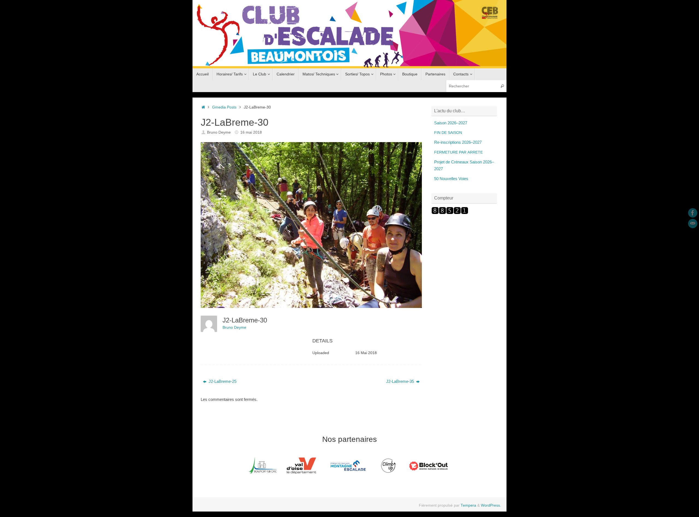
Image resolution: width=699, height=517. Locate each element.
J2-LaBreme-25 (222, 381)
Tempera (468, 505)
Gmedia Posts (224, 107)
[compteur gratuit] (449, 212)
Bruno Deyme (219, 132)
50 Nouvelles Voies (451, 178)
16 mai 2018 (251, 132)
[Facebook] (692, 213)
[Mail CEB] (692, 223)
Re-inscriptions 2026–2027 (458, 142)
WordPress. (491, 505)
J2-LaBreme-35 (400, 381)
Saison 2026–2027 (450, 123)
